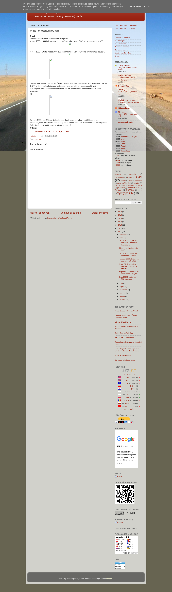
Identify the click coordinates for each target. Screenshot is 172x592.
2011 (118, 163)
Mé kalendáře (120, 44)
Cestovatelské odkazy (123, 53)
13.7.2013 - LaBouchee (124, 338)
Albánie (123, 144)
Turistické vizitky (121, 50)
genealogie (119, 177)
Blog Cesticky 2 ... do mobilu (126, 25)
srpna (122, 286)
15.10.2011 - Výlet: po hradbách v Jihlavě (128, 254)
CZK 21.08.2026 (128, 375)
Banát (123, 148)
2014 (120, 222)
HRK (132, 389)
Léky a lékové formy (123, 322)
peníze (38, 139)
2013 (120, 225)
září (121, 283)
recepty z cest (133, 188)
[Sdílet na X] (51, 136)
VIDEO (140, 190)
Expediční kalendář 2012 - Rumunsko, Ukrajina (129, 273)
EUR (127, 383)
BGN (132, 386)
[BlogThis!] (48, 136)
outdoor (117, 185)
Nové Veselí (138, 180)
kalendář (123, 180)
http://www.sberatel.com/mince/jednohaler (52, 131)
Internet (129, 177)
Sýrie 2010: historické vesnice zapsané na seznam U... (128, 266)
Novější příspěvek (39, 212)
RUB (127, 403)
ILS (128, 392)
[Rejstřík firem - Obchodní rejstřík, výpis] (128, 372)
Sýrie (123, 141)
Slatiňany (118, 190)
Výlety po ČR (125, 193)
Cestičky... (122, 90)
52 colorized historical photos (128, 102)
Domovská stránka (70, 212)
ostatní (136, 183)
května (123, 293)
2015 (120, 218)
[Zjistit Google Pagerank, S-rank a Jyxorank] (120, 569)
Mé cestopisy (120, 41)
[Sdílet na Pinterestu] (56, 136)
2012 (118, 156)
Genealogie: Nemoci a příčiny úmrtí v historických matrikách (127, 350)
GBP (127, 380)
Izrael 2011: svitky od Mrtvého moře (127, 278)
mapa (130, 180)
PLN (128, 398)
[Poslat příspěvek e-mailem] (42, 136)
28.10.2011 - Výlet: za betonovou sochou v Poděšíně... (128, 243)
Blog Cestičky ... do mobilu (125, 28)
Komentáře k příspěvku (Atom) (59, 218)
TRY (127, 406)
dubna (122, 296)
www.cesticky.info (125, 122)
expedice (132, 174)
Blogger (109, 579)
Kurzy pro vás (128, 409)
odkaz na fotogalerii (124, 183)
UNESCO (130, 190)
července (124, 290)
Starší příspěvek (100, 212)
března (123, 300)
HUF (128, 395)
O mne (117, 56)
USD (127, 377)
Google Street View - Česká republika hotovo (126, 316)
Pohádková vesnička (123, 355)
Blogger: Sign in (125, 86)
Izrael (123, 139)
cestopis (118, 174)
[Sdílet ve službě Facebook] (53, 136)
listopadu (123, 235)
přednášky (121, 188)
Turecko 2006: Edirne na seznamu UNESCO (129, 260)
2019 (120, 212)
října (122, 238)
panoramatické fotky (129, 185)
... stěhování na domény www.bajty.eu (126, 79)
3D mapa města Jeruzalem (125, 360)
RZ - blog (122, 112)
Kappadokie (125, 151)
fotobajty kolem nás (126, 100)
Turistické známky (122, 47)
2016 (120, 215)
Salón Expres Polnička (124, 333)
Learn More (135, 6)
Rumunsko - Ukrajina (129, 136)
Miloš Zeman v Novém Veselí (126, 311)
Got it (147, 6)
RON (128, 401)
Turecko (124, 146)
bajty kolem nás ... (125, 76)
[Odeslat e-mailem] (46, 136)
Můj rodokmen (124, 108)
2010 (118, 165)
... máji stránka (124, 65)
